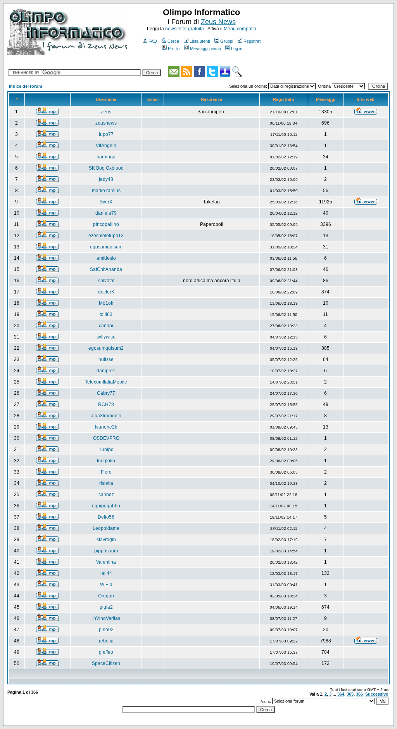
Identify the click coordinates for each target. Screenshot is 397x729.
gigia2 (106, 607)
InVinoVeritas (106, 618)
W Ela (106, 584)
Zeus (106, 112)
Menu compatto (240, 28)
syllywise (106, 337)
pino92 (106, 629)
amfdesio (106, 258)
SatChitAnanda (106, 269)
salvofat (106, 280)
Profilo (174, 48)
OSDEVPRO (106, 438)
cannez (106, 494)
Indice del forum (25, 86)
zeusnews (106, 123)
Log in (236, 48)
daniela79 (106, 213)
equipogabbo (106, 506)
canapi (106, 325)
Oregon (106, 596)
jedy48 (106, 179)
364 (340, 694)
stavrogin (106, 539)
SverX (106, 202)
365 (350, 694)
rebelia (106, 641)
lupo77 (106, 134)
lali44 (106, 573)
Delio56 (106, 517)
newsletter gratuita (184, 28)
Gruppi (226, 41)
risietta (106, 483)
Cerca (173, 41)
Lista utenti (200, 41)
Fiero (106, 472)
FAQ (152, 41)
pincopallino (106, 224)
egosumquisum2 (106, 348)
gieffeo (106, 652)
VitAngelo (106, 145)
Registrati (252, 41)
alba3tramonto (106, 415)
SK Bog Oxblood (106, 168)
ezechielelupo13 (106, 235)
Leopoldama (106, 528)
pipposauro (106, 551)
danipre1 (106, 370)
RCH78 (106, 404)
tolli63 (106, 314)
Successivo (376, 694)
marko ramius (106, 190)
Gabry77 (106, 393)
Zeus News (218, 22)
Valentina (106, 562)
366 (359, 694)
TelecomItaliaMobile (106, 382)
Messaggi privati (205, 48)
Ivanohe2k (106, 427)
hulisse (106, 359)
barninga (106, 157)
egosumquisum (106, 247)
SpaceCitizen (106, 663)
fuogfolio (106, 460)
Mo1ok (106, 303)
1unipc (106, 449)
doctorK (106, 292)
